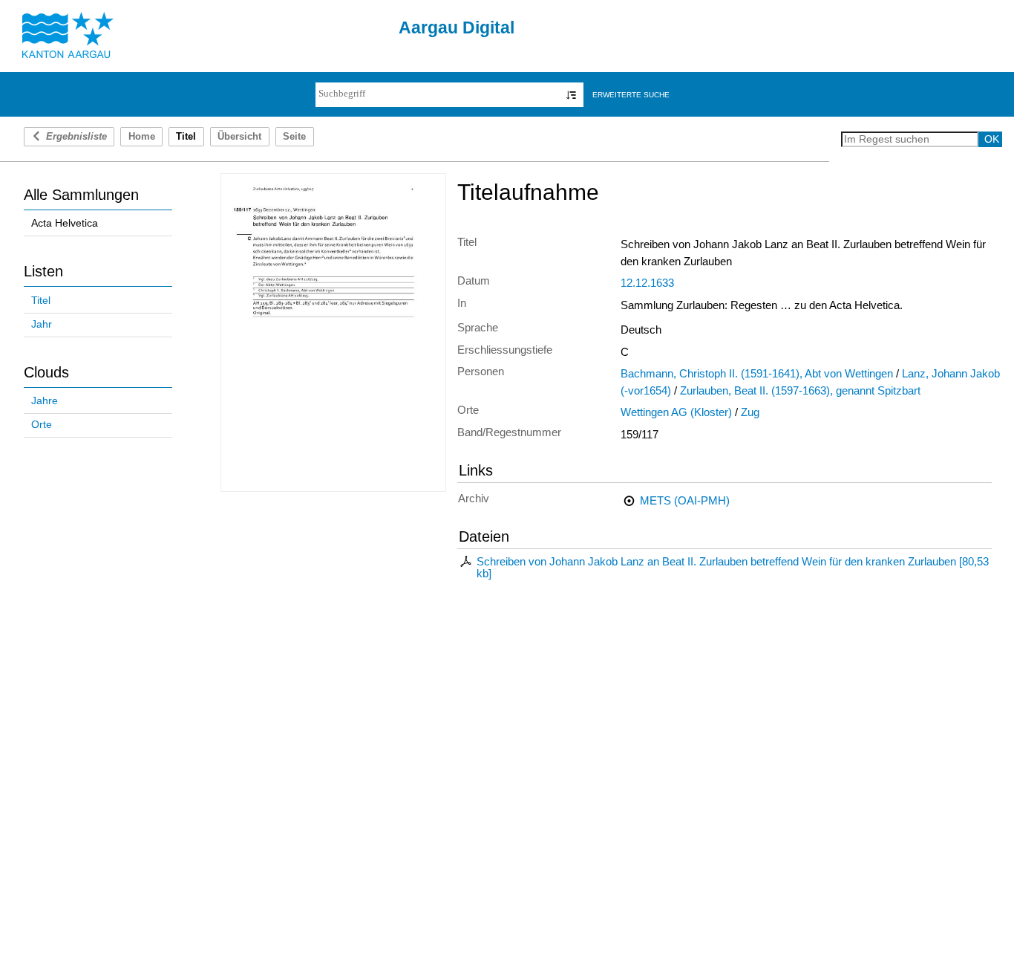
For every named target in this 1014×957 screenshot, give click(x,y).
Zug (750, 412)
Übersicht (239, 137)
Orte (41, 424)
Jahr (41, 324)
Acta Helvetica (64, 223)
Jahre (44, 400)
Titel (40, 300)
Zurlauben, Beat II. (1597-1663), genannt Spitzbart (800, 391)
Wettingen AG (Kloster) (676, 412)
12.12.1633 (647, 283)
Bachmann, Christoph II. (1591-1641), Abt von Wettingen (757, 374)
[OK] (571, 94)
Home (141, 137)
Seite (294, 137)
